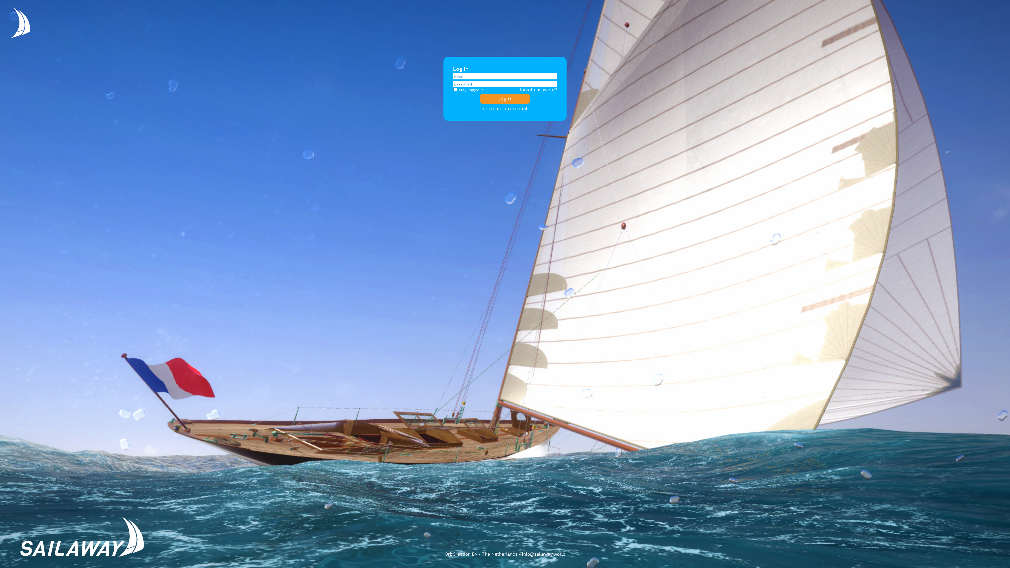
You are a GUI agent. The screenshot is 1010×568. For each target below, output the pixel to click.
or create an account (505, 108)
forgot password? (538, 89)
